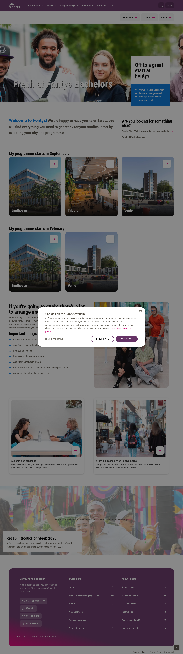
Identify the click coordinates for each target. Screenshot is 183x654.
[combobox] (140, 311)
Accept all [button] (127, 338)
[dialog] (91, 327)
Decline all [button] (102, 339)
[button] (54, 338)
